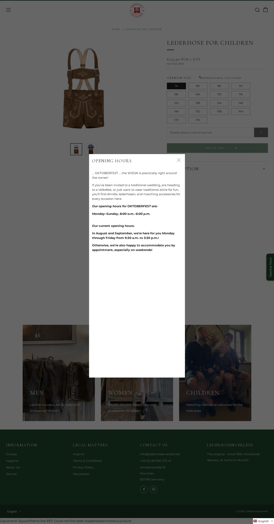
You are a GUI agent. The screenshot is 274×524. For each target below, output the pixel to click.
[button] (263, 521)
